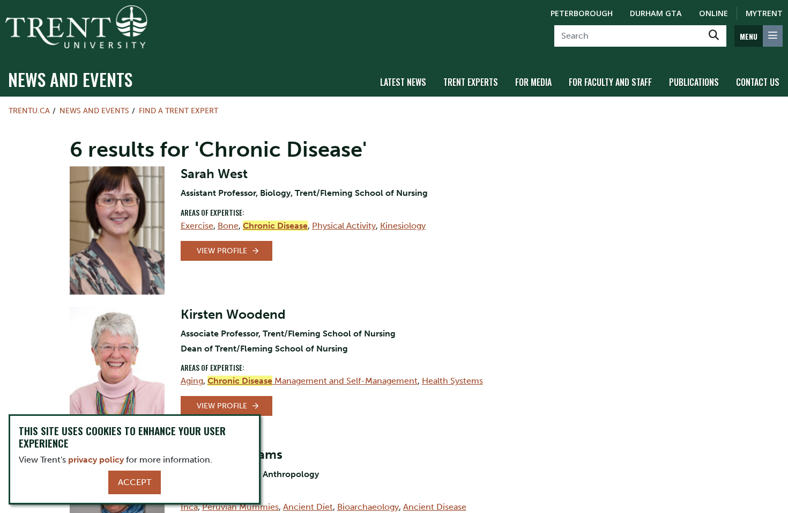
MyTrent (764, 13)
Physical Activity (344, 226)
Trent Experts (470, 82)
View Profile (222, 250)
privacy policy (96, 460)
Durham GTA (656, 13)
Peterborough (582, 13)
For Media (533, 82)
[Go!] (713, 36)
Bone (228, 226)
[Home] (76, 26)
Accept (134, 482)
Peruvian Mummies (240, 507)
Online (713, 13)
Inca (189, 507)
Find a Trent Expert (178, 110)
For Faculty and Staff (610, 82)
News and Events (70, 79)
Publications (694, 82)
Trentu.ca (29, 110)
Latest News (403, 82)
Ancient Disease (434, 507)
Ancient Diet (308, 507)
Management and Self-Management (312, 381)
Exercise (197, 226)
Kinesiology (403, 226)
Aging (192, 381)
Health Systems (452, 381)
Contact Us (757, 82)
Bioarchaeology (368, 507)
